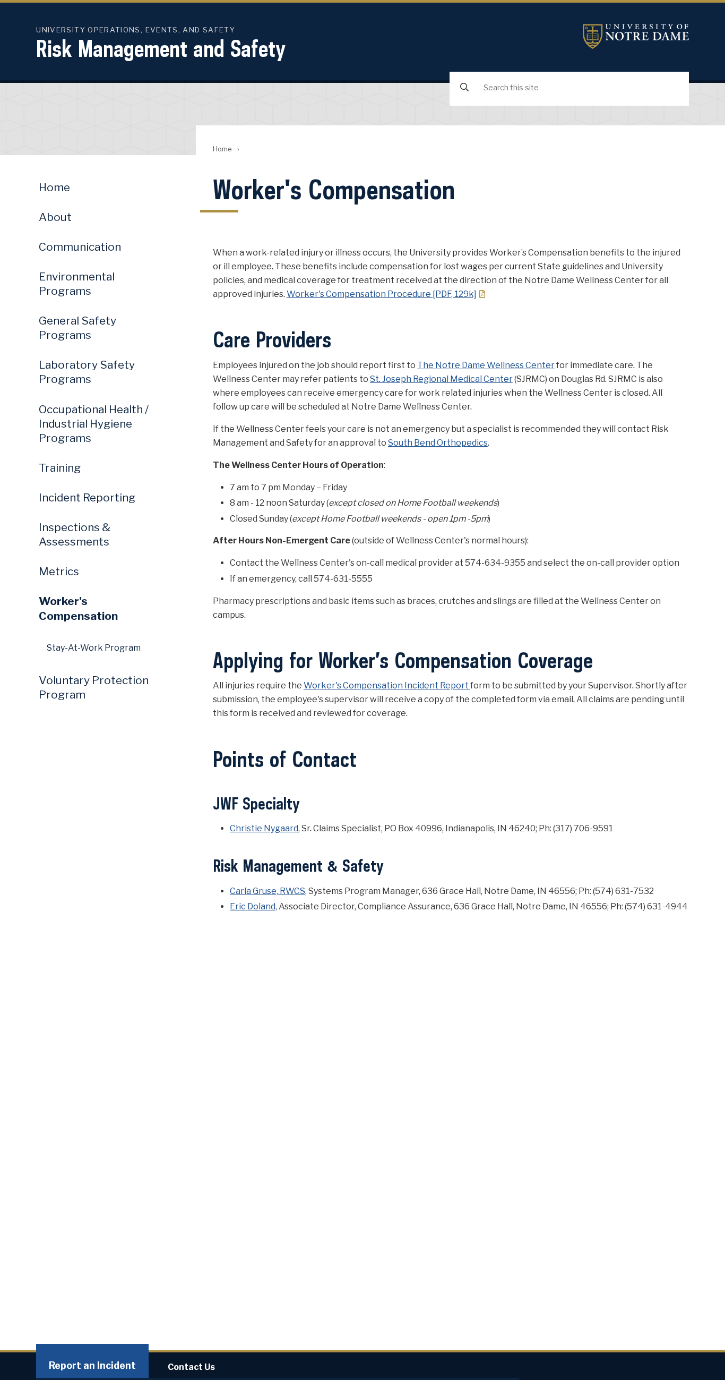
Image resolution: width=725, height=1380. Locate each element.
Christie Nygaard (264, 828)
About (55, 217)
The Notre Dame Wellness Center (486, 365)
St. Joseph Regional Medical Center (441, 379)
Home (222, 149)
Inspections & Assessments (75, 534)
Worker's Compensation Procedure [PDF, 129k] (382, 294)
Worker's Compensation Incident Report (387, 685)
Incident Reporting (87, 497)
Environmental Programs (77, 283)
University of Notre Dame (636, 36)
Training (60, 467)
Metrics (59, 571)
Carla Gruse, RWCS (267, 891)
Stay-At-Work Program (94, 648)
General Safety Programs (77, 328)
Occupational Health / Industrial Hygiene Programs (94, 424)
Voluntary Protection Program (94, 687)
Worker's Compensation (78, 608)
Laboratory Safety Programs (87, 372)
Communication (80, 246)
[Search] (464, 88)
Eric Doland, (253, 906)
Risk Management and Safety (161, 48)
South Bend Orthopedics (438, 443)
